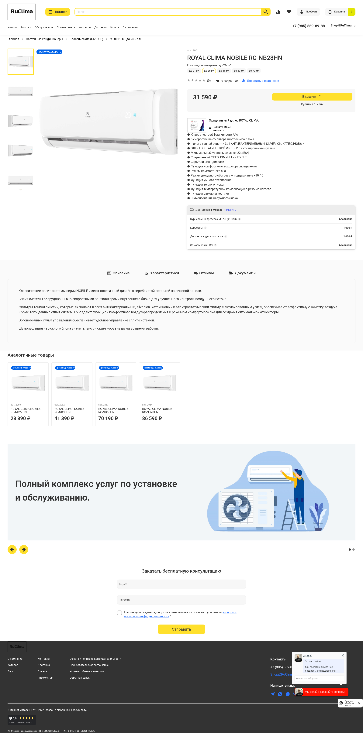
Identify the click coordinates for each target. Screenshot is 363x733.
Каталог (61, 12)
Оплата (114, 27)
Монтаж (26, 27)
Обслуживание (44, 27)
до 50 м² (239, 70)
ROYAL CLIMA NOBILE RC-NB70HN (157, 410)
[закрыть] (359, 703)
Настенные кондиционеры (44, 39)
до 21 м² (194, 70)
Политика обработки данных (349, 703)
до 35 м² (224, 70)
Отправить (181, 629)
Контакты (84, 27)
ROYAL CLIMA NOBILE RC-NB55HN (113, 410)
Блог (10, 671)
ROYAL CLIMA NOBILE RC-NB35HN (69, 410)
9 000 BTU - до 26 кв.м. (126, 39)
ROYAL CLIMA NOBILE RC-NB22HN (25, 410)
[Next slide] (20, 189)
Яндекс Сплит (46, 677)
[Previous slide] (43, 121)
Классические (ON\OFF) (86, 39)
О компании (130, 27)
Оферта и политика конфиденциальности (95, 658)
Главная (13, 39)
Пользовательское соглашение (89, 665)
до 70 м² (254, 70)
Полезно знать (66, 27)
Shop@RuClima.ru (343, 25)
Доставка (100, 27)
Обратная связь (80, 677)
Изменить (230, 209)
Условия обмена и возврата (87, 671)
